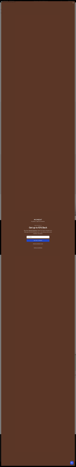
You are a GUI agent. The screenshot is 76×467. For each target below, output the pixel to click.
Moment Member (33, 230)
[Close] (73, 3)
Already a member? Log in (38, 243)
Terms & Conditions (38, 247)
